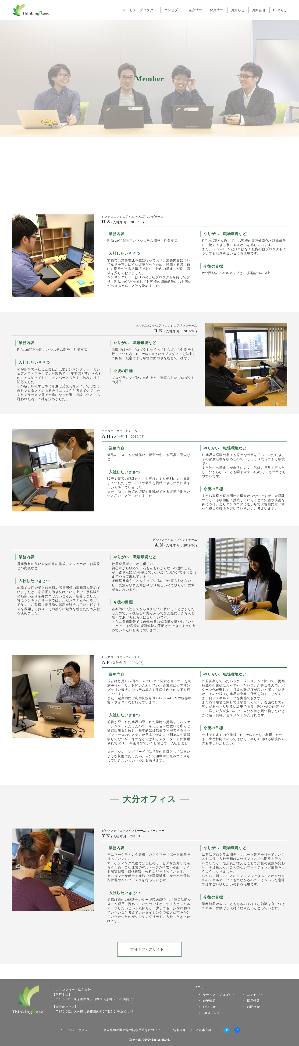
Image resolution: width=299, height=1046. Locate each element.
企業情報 (209, 1001)
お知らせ (209, 1007)
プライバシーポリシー (75, 1030)
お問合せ (253, 1007)
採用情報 (253, 1001)
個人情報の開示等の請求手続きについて (132, 1030)
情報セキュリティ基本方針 (192, 1030)
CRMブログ (211, 1013)
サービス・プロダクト (219, 994)
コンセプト (255, 994)
